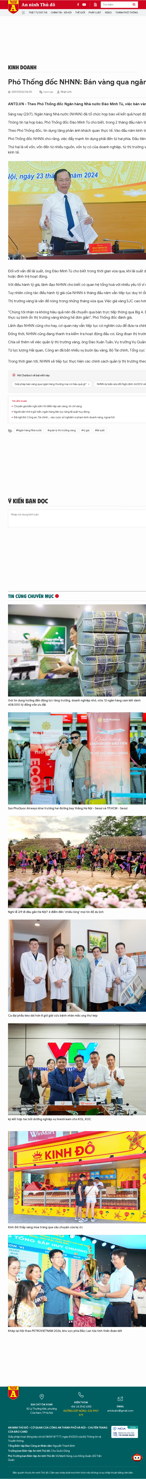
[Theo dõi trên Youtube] (84, 4)
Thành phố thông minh (129, 12)
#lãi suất (100, 430)
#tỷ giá (85, 430)
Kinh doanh (22, 67)
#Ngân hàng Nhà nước (29, 430)
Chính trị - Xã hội (61, 12)
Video (108, 12)
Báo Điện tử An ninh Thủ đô (13, 7)
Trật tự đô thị (38, 12)
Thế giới (80, 12)
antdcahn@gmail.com (120, 1410)
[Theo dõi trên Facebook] (79, 4)
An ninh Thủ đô (38, 4)
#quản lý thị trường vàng (62, 430)
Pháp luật (95, 12)
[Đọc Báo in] (97, 4)
